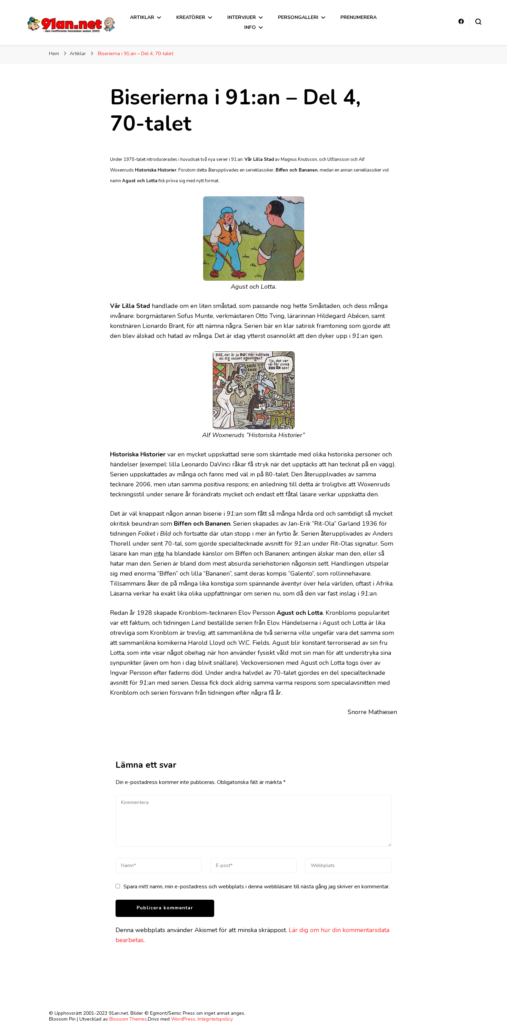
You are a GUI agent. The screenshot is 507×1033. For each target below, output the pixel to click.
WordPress (183, 1019)
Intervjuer (241, 17)
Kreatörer (190, 17)
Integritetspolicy (215, 1019)
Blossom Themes (128, 1019)
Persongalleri (298, 17)
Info (250, 27)
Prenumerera (358, 17)
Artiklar (142, 17)
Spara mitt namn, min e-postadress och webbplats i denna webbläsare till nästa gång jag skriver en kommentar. (256, 886)
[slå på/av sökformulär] (478, 22)
